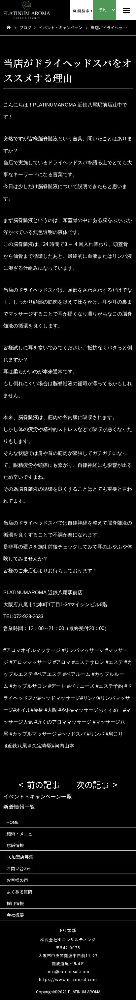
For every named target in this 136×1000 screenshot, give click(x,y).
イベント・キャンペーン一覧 (37, 796)
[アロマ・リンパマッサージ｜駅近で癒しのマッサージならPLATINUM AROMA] (15, 10)
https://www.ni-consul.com (68, 979)
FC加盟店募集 (20, 857)
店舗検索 (81, 10)
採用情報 (15, 903)
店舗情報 (15, 845)
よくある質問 (19, 892)
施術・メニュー (22, 833)
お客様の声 (17, 880)
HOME (12, 822)
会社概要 (15, 915)
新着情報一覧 (19, 807)
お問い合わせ (19, 868)
